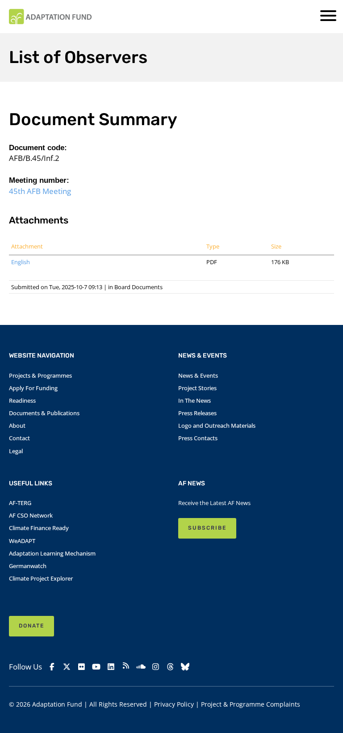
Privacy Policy (174, 704)
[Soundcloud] (140, 666)
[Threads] (170, 666)
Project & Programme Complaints (250, 704)
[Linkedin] (111, 666)
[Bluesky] (185, 666)
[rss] (125, 667)
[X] (66, 666)
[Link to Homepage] (50, 16)
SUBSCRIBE (207, 528)
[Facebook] (52, 666)
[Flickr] (81, 666)
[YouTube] (96, 666)
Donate (31, 626)
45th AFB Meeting (40, 191)
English (20, 262)
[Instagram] (155, 666)
